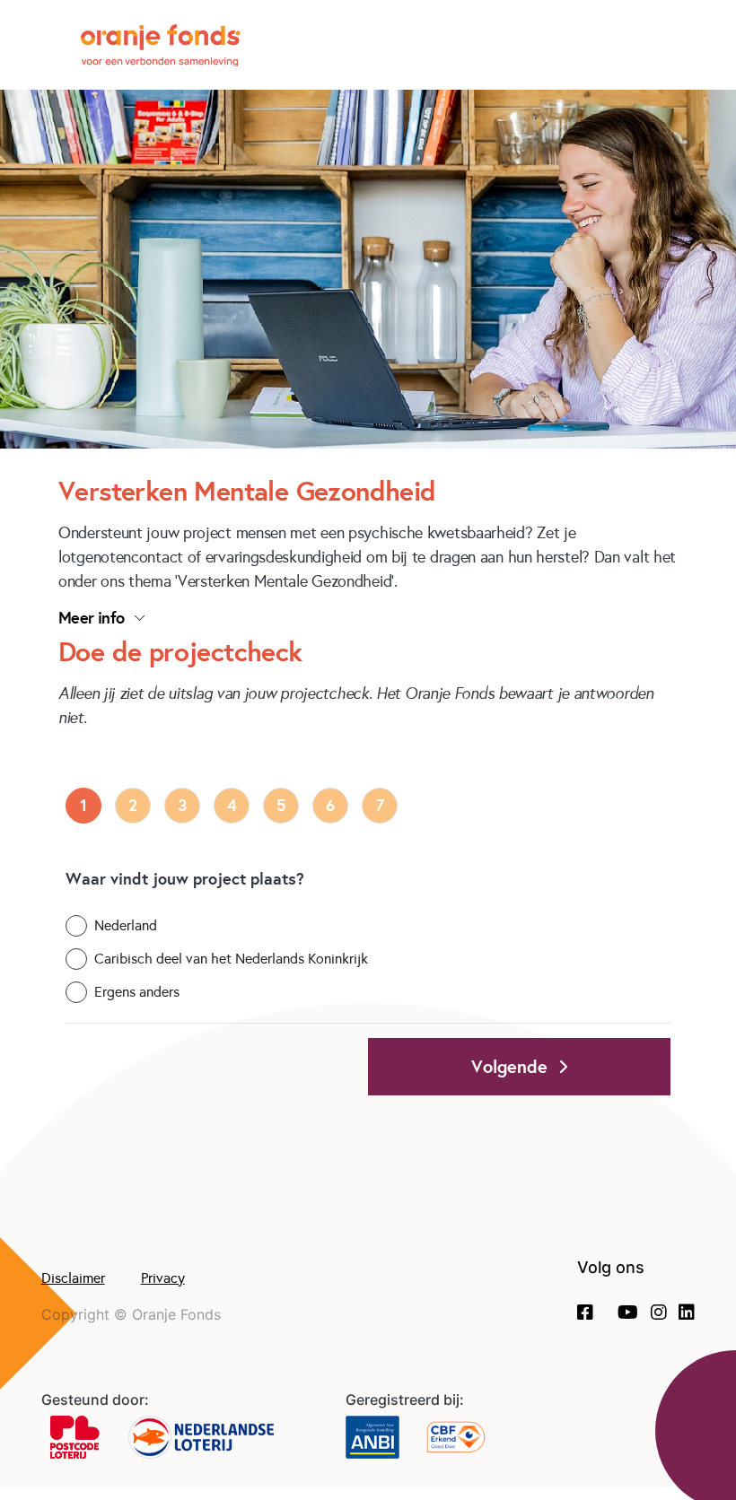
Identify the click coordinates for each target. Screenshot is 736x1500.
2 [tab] (132, 805)
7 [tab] (380, 805)
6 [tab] (330, 805)
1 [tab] (83, 805)
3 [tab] (182, 805)
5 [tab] (281, 805)
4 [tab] (232, 805)
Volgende (514, 1066)
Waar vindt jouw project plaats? (185, 878)
